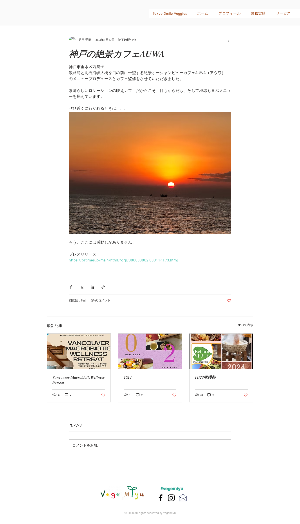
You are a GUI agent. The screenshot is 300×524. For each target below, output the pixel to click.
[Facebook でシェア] (71, 287)
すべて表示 (245, 325)
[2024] (150, 351)
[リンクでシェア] (103, 287)
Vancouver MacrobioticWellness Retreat (78, 379)
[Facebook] (160, 497)
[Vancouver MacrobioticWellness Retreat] (78, 351)
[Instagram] (171, 497)
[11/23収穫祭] (221, 351)
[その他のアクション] (228, 40)
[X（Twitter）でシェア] (82, 287)
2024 (128, 377)
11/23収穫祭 (205, 377)
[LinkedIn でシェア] (92, 287)
